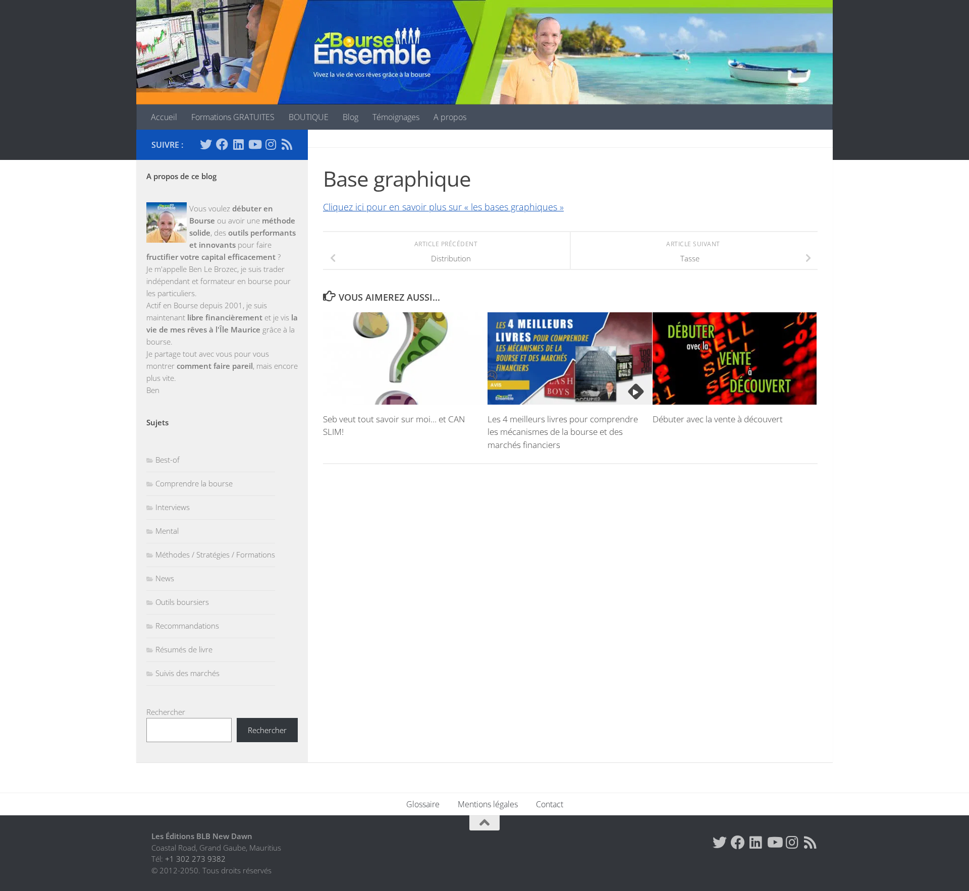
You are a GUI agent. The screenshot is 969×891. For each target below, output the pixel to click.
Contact (549, 804)
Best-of (167, 460)
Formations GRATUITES (233, 117)
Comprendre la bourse (194, 483)
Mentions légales (488, 804)
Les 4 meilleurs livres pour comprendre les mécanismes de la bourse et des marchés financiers (563, 432)
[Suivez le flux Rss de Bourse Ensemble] (287, 144)
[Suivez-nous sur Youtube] (254, 144)
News (164, 578)
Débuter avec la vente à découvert (718, 419)
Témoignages (395, 117)
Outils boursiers (182, 602)
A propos (450, 117)
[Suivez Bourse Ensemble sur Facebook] (222, 144)
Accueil (164, 117)
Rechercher (165, 712)
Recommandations (187, 626)
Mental (167, 531)
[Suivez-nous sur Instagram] (270, 144)
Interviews (172, 507)
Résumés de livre (183, 649)
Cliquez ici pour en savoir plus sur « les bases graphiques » (443, 207)
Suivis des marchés (187, 673)
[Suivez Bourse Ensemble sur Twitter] (206, 144)
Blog (350, 117)
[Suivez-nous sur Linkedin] (238, 144)
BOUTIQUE (309, 117)
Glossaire (423, 804)
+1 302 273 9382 (195, 859)
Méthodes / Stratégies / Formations (215, 554)
